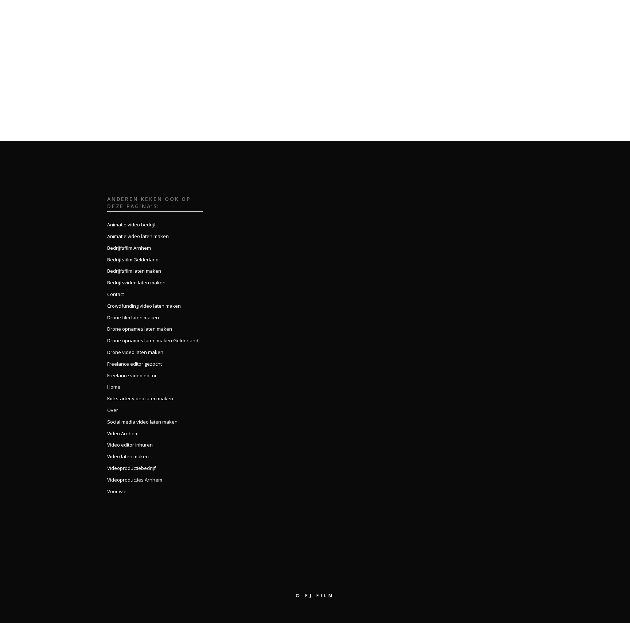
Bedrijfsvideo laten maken (136, 282)
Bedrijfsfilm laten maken (134, 271)
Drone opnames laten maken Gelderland (152, 340)
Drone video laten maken (135, 352)
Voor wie (509, 13)
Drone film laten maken (133, 317)
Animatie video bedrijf (131, 224)
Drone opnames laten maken (139, 329)
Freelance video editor (132, 375)
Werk (479, 13)
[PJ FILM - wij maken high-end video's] (35, 13)
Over (454, 13)
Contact (545, 13)
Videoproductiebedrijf (131, 468)
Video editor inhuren (130, 444)
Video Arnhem (123, 433)
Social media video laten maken (142, 421)
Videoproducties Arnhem (134, 479)
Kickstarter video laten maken (140, 398)
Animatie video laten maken (138, 236)
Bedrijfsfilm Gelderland (133, 259)
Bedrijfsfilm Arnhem (129, 248)
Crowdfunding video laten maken (144, 306)
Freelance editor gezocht (134, 364)
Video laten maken (128, 456)
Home (428, 13)
